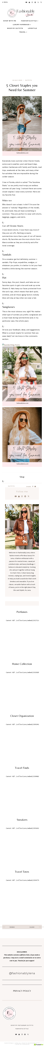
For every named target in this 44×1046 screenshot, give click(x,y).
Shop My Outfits (15, 28)
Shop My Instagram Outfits (22, 1025)
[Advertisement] (22, 55)
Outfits (28, 80)
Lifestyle (32, 28)
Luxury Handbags (21, 24)
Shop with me (9, 21)
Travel (22, 32)
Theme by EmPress (22, 1044)
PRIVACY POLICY (22, 990)
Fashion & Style (29, 21)
